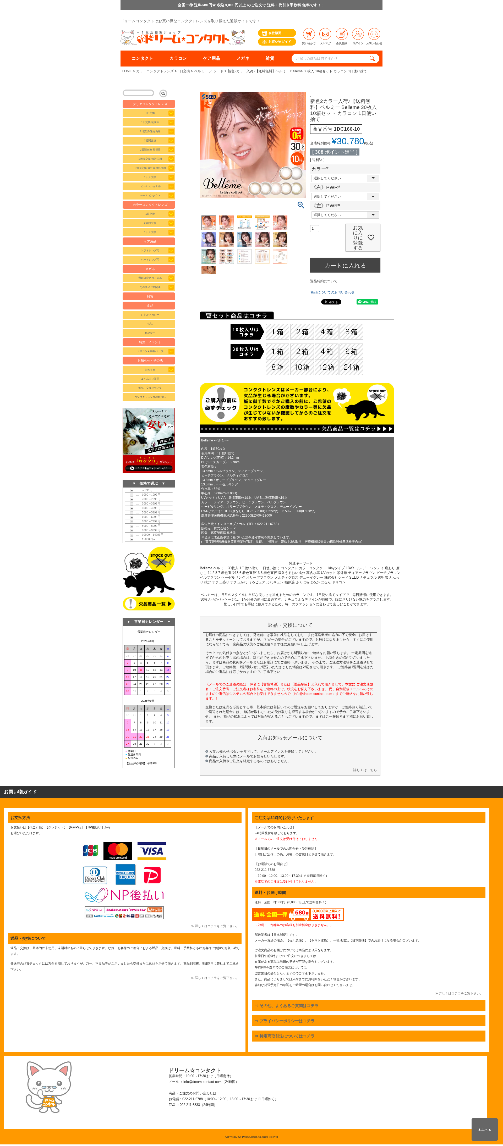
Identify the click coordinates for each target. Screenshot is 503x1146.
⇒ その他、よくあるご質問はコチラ (287, 1005)
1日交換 (184, 71)
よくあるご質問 (150, 378)
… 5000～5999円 (146, 512)
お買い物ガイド (280, 41)
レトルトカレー (150, 314)
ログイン (358, 43)
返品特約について (323, 281)
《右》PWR (327, 187)
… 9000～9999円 (146, 530)
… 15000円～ (144, 539)
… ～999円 (142, 490)
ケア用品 (211, 58)
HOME (127, 71)
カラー (321, 169)
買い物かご (309, 43)
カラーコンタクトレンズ (155, 71)
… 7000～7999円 (146, 521)
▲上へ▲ (484, 1129)
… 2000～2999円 (146, 499)
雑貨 (270, 58)
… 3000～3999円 (146, 503)
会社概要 (275, 33)
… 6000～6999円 (146, 516)
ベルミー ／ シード (208, 71)
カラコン (178, 58)
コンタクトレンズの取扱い (150, 397)
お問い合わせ (374, 43)
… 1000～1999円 (146, 494)
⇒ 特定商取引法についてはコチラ (285, 1036)
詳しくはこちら (365, 770)
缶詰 (150, 323)
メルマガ (325, 43)
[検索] (373, 58)
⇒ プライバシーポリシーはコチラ (285, 1020)
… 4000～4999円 (146, 508)
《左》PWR (327, 205)
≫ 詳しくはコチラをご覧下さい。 (215, 926)
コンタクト (142, 58)
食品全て (150, 332)
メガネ (243, 58)
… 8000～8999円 (146, 525)
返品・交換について (150, 387)
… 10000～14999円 (148, 534)
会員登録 (341, 43)
